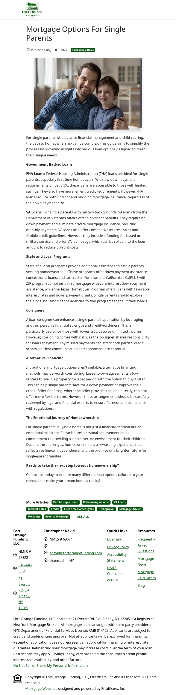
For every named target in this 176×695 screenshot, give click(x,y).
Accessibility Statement (117, 557)
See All (83, 516)
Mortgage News (146, 561)
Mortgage (34, 516)
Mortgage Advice (130, 509)
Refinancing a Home (96, 502)
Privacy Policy (118, 547)
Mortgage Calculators (147, 575)
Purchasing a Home (83, 49)
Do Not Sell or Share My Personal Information (50, 665)
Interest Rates (37, 509)
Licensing (114, 539)
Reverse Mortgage (56, 516)
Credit (55, 509)
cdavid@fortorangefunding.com (76, 553)
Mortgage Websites (41, 688)
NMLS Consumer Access (115, 573)
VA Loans (120, 502)
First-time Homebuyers (79, 509)
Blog (141, 585)
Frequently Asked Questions (146, 545)
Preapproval (106, 509)
